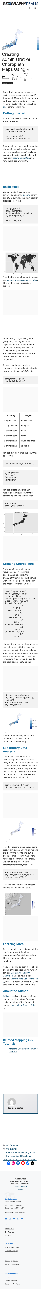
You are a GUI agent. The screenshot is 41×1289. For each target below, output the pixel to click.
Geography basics (11, 1261)
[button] (30, 8)
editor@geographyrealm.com (15, 1212)
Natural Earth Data (21, 158)
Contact (7, 1277)
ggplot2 (26, 195)
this (4, 107)
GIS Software (7, 83)
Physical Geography (12, 1247)
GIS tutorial (11, 1149)
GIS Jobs (8, 1235)
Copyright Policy (11, 1281)
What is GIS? (9, 1229)
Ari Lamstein (9, 996)
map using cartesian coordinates (22, 280)
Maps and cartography (13, 1264)
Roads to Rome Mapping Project (21, 1152)
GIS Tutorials (9, 1232)
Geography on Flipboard (13, 1284)
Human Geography (11, 1251)
